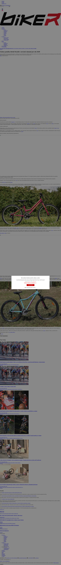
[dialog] (30, 282)
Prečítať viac (34, 281)
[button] (30, 282)
